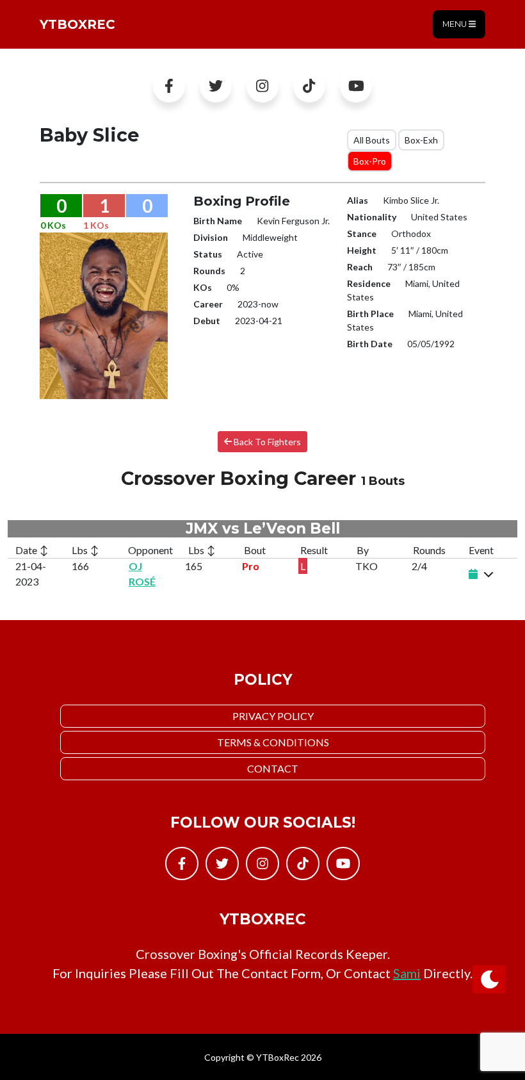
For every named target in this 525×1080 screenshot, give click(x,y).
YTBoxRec (77, 24)
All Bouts (371, 140)
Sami (407, 973)
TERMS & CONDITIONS (273, 742)
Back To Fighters (266, 441)
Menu (455, 24)
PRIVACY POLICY (273, 716)
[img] (488, 574)
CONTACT (272, 768)
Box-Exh (421, 140)
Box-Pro (369, 161)
